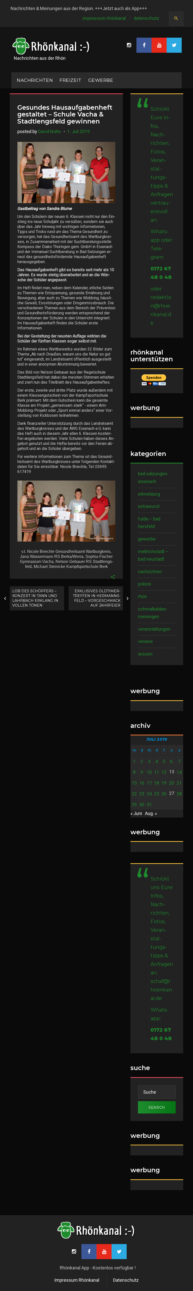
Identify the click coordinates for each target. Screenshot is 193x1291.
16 (141, 783)
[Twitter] (174, 45)
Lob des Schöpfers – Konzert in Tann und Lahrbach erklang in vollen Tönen (35, 598)
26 (163, 793)
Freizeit (70, 80)
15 (134, 783)
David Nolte (49, 131)
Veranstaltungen (154, 629)
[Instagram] (128, 45)
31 (149, 804)
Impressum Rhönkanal (104, 18)
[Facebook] (144, 45)
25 (156, 793)
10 (149, 772)
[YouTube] (159, 45)
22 (134, 793)
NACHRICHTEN (35, 80)
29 (134, 804)
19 (163, 783)
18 (156, 783)
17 (149, 783)
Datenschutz (146, 18)
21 (179, 783)
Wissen (145, 654)
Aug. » (151, 813)
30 (141, 804)
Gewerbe (100, 80)
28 (179, 793)
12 (163, 772)
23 (141, 793)
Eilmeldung (149, 494)
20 (171, 783)
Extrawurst (149, 506)
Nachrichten (150, 571)
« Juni (136, 813)
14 (179, 772)
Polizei (144, 583)
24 (149, 793)
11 (156, 772)
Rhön (142, 596)
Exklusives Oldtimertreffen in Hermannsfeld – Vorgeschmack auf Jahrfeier (96, 598)
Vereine (145, 641)
